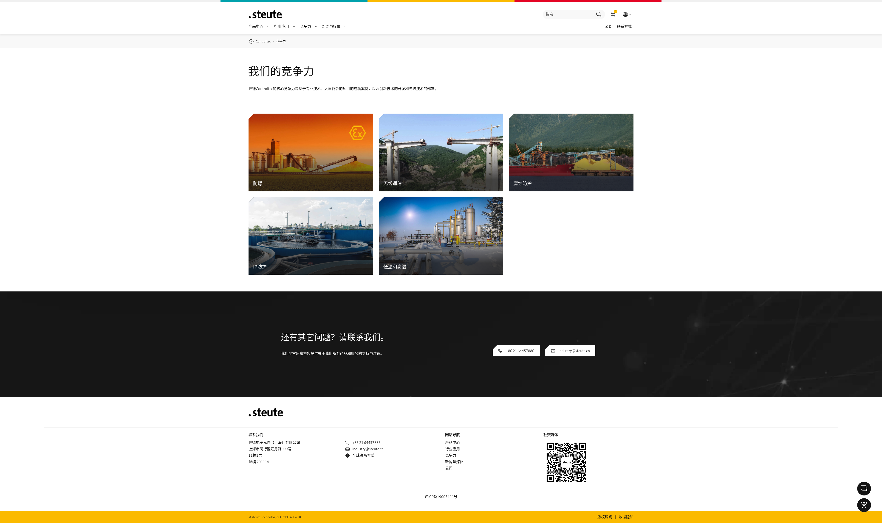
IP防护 (260, 266)
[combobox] (568, 14)
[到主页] (265, 14)
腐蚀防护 (522, 183)
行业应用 (452, 449)
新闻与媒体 (454, 461)
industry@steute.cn (574, 350)
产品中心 (452, 442)
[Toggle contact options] (864, 488)
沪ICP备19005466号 (441, 496)
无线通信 (392, 183)
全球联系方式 (363, 455)
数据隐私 (626, 517)
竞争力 (450, 455)
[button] (268, 26)
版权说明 (604, 517)
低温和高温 (394, 266)
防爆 (257, 183)
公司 (448, 468)
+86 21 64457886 (520, 350)
